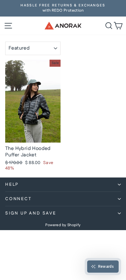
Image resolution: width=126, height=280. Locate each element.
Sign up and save (30, 213)
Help (12, 184)
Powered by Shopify (62, 225)
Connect (18, 199)
